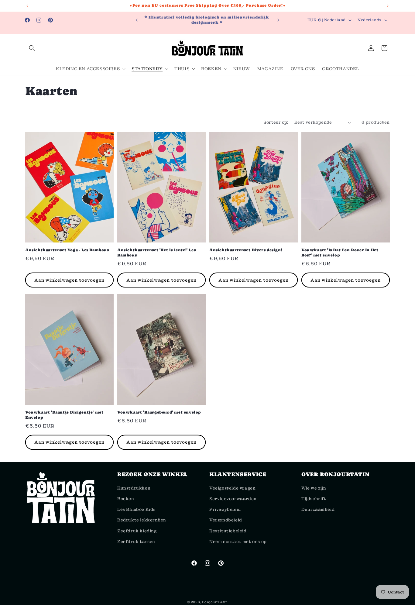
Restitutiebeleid (228, 531)
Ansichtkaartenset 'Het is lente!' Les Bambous (156, 252)
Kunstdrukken (133, 488)
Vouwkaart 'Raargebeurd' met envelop (159, 412)
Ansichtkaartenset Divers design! (245, 250)
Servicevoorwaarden (233, 499)
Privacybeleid (225, 509)
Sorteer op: (275, 122)
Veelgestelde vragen (232, 488)
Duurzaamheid (317, 509)
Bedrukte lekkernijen (141, 520)
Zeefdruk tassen (136, 541)
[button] (32, 48)
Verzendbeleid (225, 520)
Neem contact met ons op (238, 541)
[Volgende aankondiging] (387, 6)
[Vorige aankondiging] (27, 6)
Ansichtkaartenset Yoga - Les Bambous (67, 250)
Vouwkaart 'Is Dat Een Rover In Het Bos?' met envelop (339, 252)
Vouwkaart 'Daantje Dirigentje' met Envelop (64, 414)
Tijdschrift (313, 499)
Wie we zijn (313, 488)
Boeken (125, 499)
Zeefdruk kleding (137, 531)
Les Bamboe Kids (136, 509)
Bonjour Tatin (215, 602)
